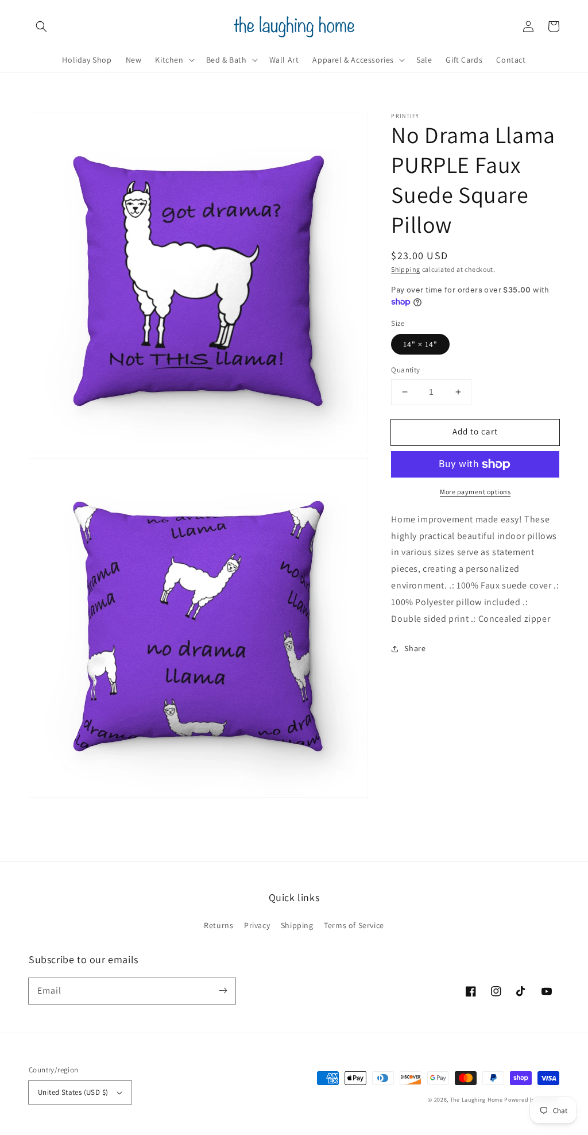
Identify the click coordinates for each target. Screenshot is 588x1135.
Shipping (405, 269)
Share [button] (414, 648)
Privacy (257, 925)
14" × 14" (420, 344)
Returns (218, 925)
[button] (41, 26)
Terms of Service (354, 925)
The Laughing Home (476, 1099)
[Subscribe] (222, 990)
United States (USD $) (73, 1092)
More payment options (475, 491)
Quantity (405, 370)
